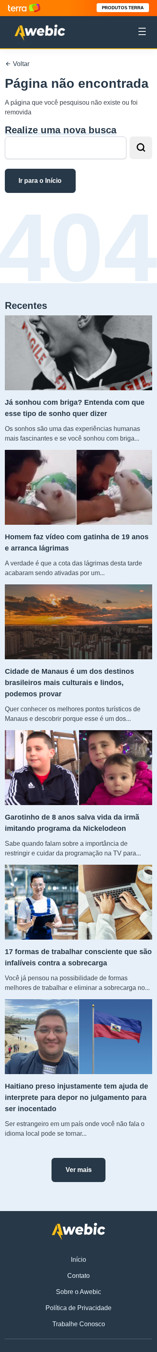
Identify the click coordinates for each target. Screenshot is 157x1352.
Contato (78, 1275)
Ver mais (79, 1169)
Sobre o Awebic (78, 1291)
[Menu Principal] (142, 33)
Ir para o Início (40, 180)
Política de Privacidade (78, 1307)
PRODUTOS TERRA (123, 7)
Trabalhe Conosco (78, 1324)
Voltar (20, 63)
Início (78, 1259)
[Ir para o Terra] (24, 7)
